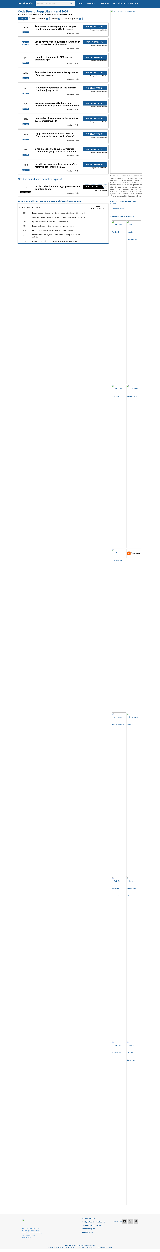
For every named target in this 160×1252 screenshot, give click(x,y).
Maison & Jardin (118, 209)
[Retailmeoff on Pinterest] (136, 1221)
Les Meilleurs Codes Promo (125, 3)
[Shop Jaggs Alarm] (126, 91)
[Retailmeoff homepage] (26, 3)
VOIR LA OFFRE (93, 27)
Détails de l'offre (73, 33)
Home (80, 3)
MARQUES (91, 3)
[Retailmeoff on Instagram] (130, 1221)
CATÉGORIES (104, 3)
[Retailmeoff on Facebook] (124, 1221)
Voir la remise (93, 42)
